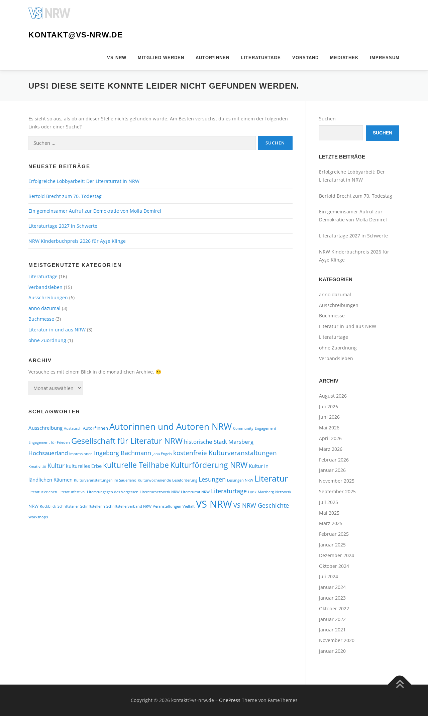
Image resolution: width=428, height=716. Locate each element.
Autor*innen (212, 57)
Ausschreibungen (48, 297)
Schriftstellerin (92, 506)
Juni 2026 (329, 417)
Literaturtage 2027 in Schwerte (62, 226)
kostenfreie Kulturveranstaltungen (225, 452)
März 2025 (330, 523)
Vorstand (305, 57)
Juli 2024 (328, 576)
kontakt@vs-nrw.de (75, 34)
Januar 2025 (332, 544)
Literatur (271, 478)
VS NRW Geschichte (261, 505)
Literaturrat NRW (195, 492)
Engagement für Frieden (49, 442)
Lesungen (212, 479)
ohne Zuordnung (47, 340)
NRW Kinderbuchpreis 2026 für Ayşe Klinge (77, 241)
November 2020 (336, 640)
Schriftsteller (68, 506)
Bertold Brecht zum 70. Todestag (65, 196)
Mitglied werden (161, 57)
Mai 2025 (329, 513)
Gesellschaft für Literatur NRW (127, 440)
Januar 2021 (332, 629)
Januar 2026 (332, 470)
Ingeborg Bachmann (122, 452)
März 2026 (330, 449)
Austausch (73, 428)
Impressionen (81, 453)
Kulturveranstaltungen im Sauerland (105, 480)
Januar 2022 (332, 619)
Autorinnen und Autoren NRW (170, 426)
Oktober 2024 (334, 566)
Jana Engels (162, 453)
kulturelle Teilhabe (136, 464)
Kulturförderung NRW (208, 464)
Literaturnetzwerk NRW (160, 492)
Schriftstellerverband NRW (128, 506)
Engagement (265, 428)
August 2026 (333, 396)
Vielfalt (189, 506)
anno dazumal (44, 308)
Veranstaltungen (167, 506)
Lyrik (252, 492)
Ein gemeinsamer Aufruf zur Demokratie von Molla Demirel (94, 211)
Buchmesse (41, 319)
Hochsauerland (48, 453)
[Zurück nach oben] (400, 684)
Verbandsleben (45, 287)
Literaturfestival (72, 492)
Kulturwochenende (154, 480)
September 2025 (337, 491)
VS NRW (116, 57)
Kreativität (37, 466)
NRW (33, 506)
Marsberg (266, 492)
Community (243, 428)
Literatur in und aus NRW (57, 329)
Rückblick (48, 506)
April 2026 (330, 438)
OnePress (229, 700)
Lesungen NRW (240, 480)
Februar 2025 (334, 534)
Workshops (38, 517)
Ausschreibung (45, 427)
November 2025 (336, 481)
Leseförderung (184, 480)
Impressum (385, 57)
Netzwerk (283, 492)
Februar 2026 (334, 459)
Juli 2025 (328, 502)
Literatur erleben (42, 492)
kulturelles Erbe (84, 466)
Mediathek (344, 57)
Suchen (327, 118)
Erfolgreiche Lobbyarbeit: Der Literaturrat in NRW (83, 181)
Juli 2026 (328, 406)
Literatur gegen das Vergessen (112, 492)
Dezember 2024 (336, 555)
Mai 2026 (329, 427)
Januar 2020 (332, 651)
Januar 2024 (332, 587)
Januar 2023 (332, 598)
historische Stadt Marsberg (218, 441)
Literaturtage (261, 57)
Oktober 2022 (334, 608)
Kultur (56, 465)
